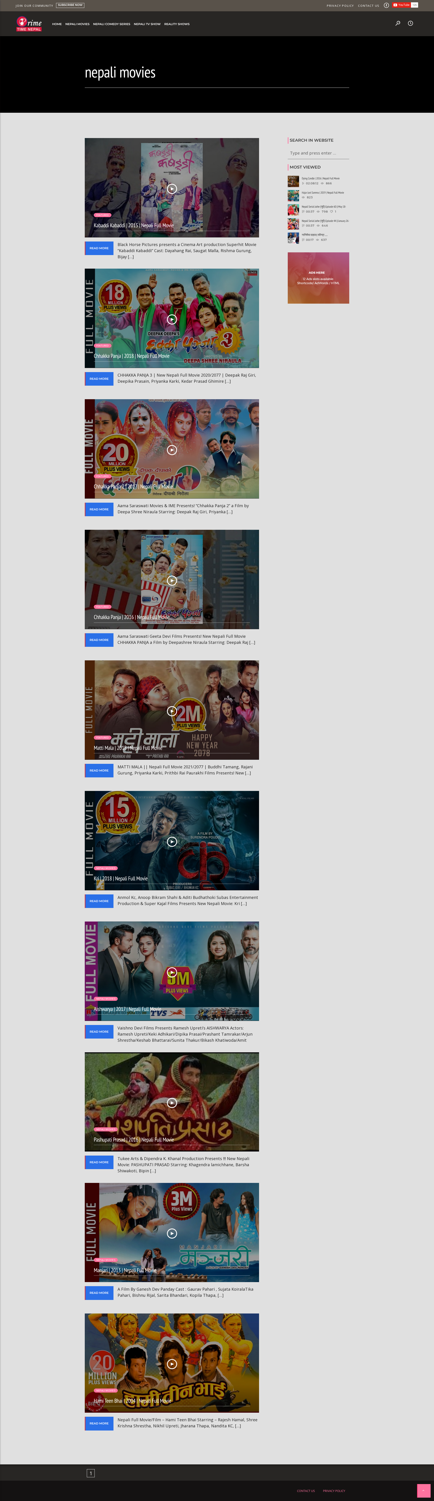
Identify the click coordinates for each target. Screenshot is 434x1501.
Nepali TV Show (147, 24)
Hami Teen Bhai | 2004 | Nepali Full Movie (132, 1400)
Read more (99, 248)
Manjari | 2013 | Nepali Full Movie (125, 1270)
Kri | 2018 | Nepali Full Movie (121, 878)
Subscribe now (70, 5)
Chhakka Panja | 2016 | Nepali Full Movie (132, 617)
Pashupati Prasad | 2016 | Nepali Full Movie (134, 1139)
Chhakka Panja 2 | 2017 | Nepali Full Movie (133, 486)
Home (57, 24)
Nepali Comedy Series (111, 24)
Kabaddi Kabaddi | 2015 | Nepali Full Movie (134, 225)
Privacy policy (340, 6)
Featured (102, 215)
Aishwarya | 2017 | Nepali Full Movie (127, 1009)
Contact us (369, 6)
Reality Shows (177, 24)
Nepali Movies (77, 24)
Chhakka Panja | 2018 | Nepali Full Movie (132, 355)
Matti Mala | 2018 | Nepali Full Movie (128, 747)
